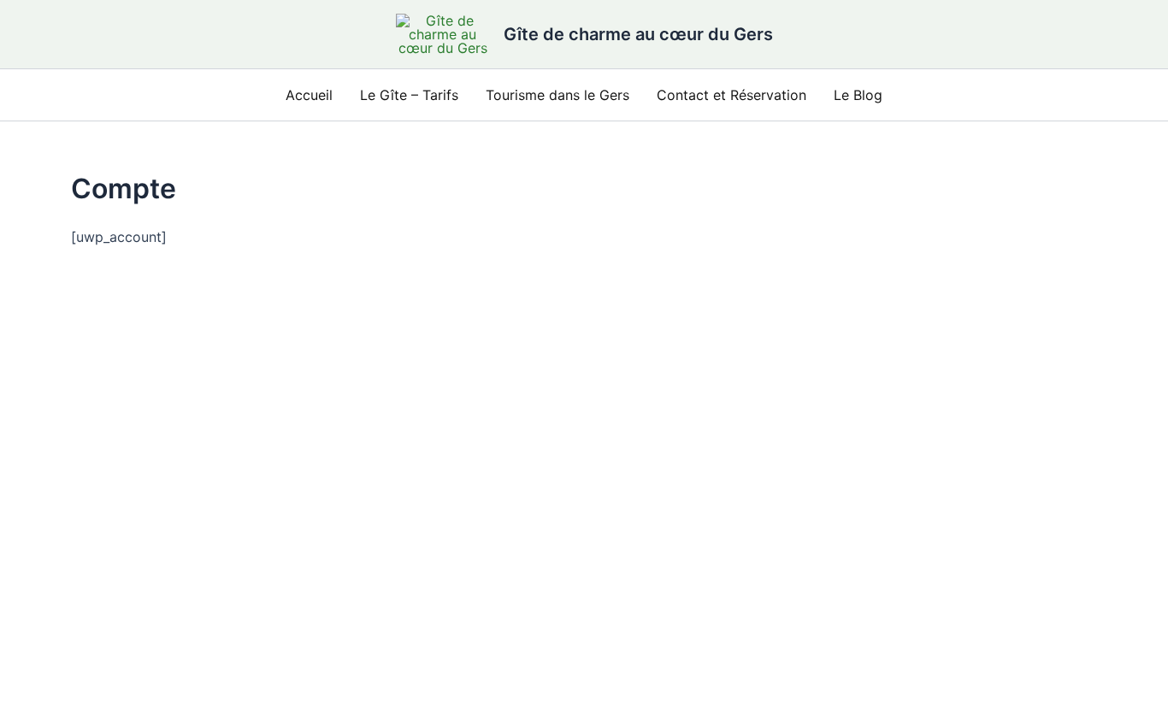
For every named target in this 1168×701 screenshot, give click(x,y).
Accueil (309, 94)
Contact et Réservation (731, 94)
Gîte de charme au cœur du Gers (638, 34)
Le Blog (858, 94)
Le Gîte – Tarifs (409, 94)
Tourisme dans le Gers (557, 94)
